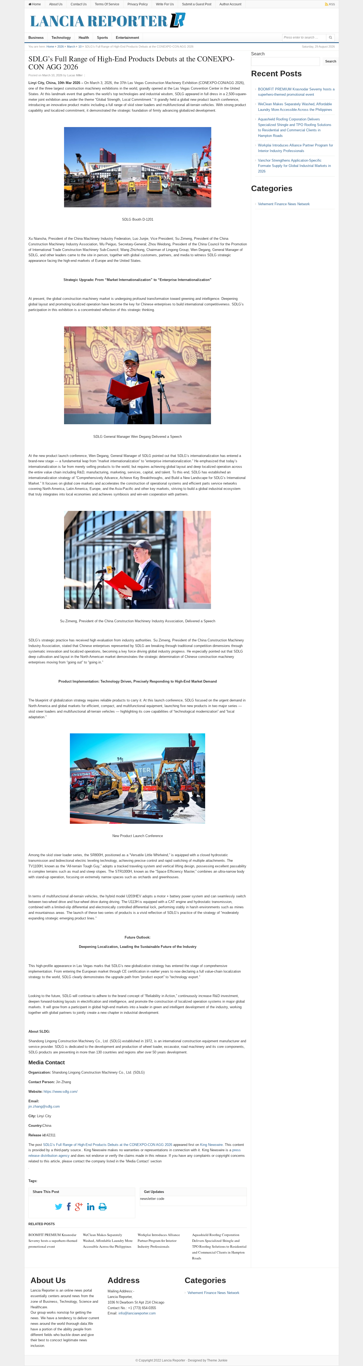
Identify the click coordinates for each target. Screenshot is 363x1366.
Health (84, 38)
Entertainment (127, 38)
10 (80, 46)
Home (36, 4)
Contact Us (79, 4)
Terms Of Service (107, 4)
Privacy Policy (138, 4)
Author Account (230, 4)
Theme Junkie (217, 1360)
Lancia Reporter (173, 1360)
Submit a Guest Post (196, 4)
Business (36, 38)
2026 (60, 46)
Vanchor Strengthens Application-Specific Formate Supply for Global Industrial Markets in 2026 (294, 166)
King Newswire (211, 1145)
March (71, 46)
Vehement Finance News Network (284, 204)
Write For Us (165, 4)
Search (258, 54)
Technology (61, 38)
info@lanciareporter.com (137, 1313)
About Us (55, 4)
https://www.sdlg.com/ (61, 1092)
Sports (102, 38)
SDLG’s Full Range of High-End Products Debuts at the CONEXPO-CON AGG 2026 (107, 1145)
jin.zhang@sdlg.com (44, 1106)
